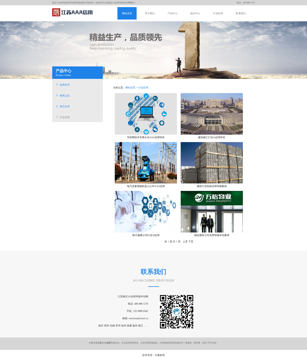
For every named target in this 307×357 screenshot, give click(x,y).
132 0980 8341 (140, 311)
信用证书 (65, 84)
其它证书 (65, 106)
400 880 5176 (141, 303)
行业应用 (218, 13)
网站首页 (127, 13)
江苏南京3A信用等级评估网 (117, 2)
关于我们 (150, 13)
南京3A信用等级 (60, 2)
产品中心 (172, 13)
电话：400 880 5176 (246, 2)
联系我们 (241, 13)
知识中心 (195, 13)
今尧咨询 (160, 355)
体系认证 (65, 95)
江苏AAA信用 (104, 343)
